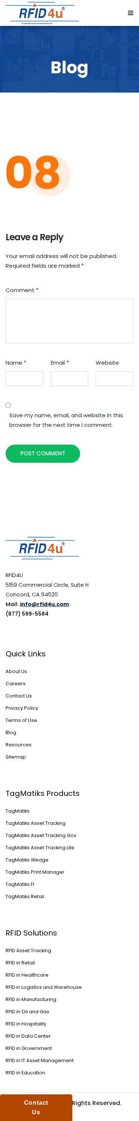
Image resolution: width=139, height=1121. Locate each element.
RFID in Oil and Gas (27, 1011)
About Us (16, 671)
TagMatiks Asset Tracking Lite (40, 847)
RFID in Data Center (28, 1036)
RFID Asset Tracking (28, 950)
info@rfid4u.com (44, 604)
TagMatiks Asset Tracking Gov (41, 835)
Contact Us (19, 696)
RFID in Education (25, 1073)
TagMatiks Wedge (27, 860)
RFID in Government (29, 1048)
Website (107, 363)
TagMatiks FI (20, 884)
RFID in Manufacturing (31, 999)
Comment (22, 290)
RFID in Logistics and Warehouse (44, 987)
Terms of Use (21, 720)
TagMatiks (18, 811)
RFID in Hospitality (26, 1024)
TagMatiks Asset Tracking (36, 823)
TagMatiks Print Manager (35, 872)
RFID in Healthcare (27, 975)
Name (16, 363)
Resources (19, 745)
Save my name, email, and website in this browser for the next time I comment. (66, 420)
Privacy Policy (22, 708)
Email (60, 363)
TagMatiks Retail (25, 896)
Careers (16, 683)
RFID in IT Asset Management (40, 1060)
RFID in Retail (20, 963)
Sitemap (16, 757)
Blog (11, 732)
